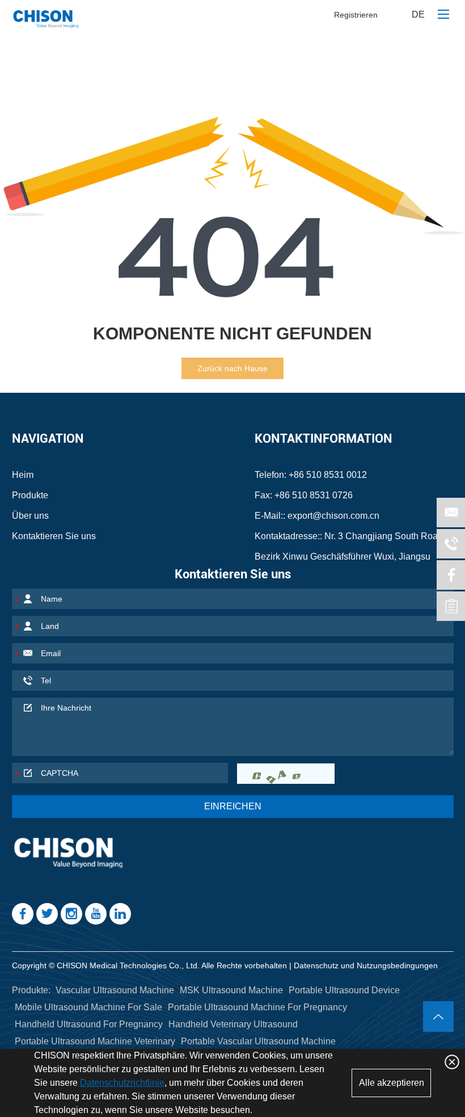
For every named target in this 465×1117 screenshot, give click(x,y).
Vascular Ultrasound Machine (115, 990)
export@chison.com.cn (333, 515)
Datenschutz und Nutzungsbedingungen (366, 965)
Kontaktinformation (323, 438)
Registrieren (356, 14)
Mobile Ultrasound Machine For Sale (88, 1007)
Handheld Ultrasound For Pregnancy (89, 1024)
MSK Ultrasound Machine (231, 990)
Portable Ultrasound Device (344, 990)
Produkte (30, 495)
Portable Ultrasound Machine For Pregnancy (257, 1007)
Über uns (30, 515)
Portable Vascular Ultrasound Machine (258, 1041)
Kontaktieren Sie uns (54, 536)
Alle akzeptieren (391, 1082)
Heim (22, 475)
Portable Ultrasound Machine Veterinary (95, 1041)
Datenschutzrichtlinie (122, 1082)
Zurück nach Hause (232, 368)
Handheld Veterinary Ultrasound (233, 1024)
